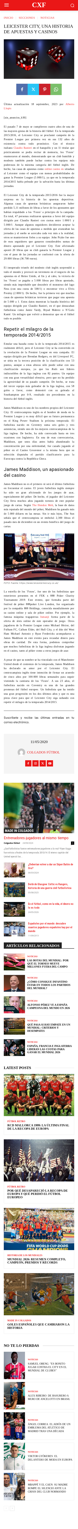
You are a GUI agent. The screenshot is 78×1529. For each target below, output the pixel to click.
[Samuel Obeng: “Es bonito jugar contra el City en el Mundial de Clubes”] (14, 1365)
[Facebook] (22, 89)
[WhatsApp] (56, 89)
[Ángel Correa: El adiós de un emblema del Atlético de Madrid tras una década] (14, 1426)
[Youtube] (50, 763)
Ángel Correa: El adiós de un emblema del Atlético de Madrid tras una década (49, 1427)
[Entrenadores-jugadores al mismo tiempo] (39, 808)
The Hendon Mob (42, 505)
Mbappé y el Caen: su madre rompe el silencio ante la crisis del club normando (48, 1488)
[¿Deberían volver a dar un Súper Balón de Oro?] (14, 869)
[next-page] (12, 1508)
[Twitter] (33, 89)
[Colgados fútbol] (22, 752)
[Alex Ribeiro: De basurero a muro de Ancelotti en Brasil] (14, 1395)
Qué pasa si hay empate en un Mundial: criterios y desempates (48, 1028)
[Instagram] (35, 763)
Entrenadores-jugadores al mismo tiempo (36, 838)
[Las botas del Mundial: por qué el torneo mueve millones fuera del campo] (14, 962)
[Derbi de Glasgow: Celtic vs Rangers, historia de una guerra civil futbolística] (14, 889)
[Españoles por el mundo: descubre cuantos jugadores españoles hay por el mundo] (14, 929)
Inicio (8, 17)
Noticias (48, 17)
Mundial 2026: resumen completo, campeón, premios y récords (36, 1261)
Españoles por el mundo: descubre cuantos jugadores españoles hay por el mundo (50, 927)
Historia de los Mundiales (24, 1255)
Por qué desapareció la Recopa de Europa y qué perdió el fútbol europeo (37, 1194)
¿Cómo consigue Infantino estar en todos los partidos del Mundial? (48, 985)
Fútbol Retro (16, 1121)
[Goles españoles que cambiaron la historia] (39, 1294)
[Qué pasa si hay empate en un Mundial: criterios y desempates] (14, 1026)
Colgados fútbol (43, 752)
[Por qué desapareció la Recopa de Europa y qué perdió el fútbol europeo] (39, 1160)
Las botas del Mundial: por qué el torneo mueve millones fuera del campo (48, 963)
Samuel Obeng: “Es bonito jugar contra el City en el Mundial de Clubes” (47, 1367)
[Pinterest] (44, 89)
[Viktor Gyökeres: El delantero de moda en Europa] (14, 1456)
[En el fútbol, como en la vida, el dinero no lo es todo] (14, 909)
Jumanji (44, 616)
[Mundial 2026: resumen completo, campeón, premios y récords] (39, 1229)
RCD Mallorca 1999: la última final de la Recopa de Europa (38, 1127)
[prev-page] (6, 1508)
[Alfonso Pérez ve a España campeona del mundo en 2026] (14, 1004)
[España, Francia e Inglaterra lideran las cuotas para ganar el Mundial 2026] (14, 1047)
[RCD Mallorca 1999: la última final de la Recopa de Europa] (39, 1095)
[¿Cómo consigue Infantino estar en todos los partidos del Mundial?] (14, 983)
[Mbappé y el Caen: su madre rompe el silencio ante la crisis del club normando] (14, 1486)
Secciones (27, 17)
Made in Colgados (19, 831)
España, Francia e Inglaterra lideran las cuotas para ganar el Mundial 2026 (49, 1049)
